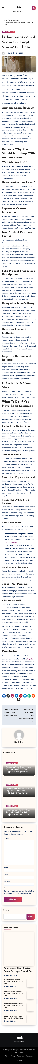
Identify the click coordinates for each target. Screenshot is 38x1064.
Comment (8, 838)
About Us (20, 1056)
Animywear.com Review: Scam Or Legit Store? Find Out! (14, 993)
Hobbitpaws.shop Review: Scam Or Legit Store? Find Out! (14, 1005)
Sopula (30, 659)
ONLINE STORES (8, 32)
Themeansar (18, 1052)
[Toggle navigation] (3, 8)
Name (6, 867)
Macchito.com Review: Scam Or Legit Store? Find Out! (14, 981)
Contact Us (19, 1060)
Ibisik (18, 7)
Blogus (29, 1050)
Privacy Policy (10, 1056)
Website (7, 881)
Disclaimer (29, 1056)
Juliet (10, 53)
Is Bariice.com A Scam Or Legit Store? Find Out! (11, 712)
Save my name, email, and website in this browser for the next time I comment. (19, 892)
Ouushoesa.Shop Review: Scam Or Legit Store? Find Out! (19, 971)
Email (6, 874)
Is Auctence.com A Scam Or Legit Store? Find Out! (19, 42)
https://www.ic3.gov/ (12, 542)
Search (6, 910)
